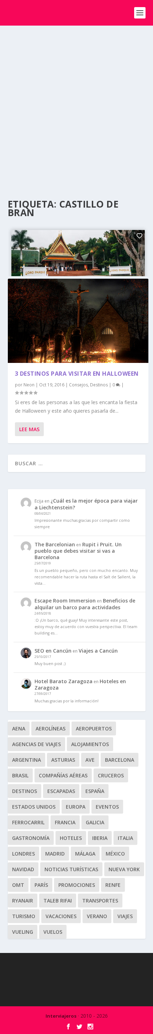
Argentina (26, 759)
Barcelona (119, 759)
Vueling (22, 931)
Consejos (78, 385)
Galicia (95, 822)
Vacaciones (61, 916)
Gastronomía (30, 838)
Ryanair (22, 900)
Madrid (55, 853)
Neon (29, 385)
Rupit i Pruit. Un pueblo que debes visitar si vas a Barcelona (78, 551)
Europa (75, 806)
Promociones (76, 885)
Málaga (85, 853)
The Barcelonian (55, 544)
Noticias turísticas (71, 869)
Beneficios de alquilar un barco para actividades (85, 603)
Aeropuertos (94, 728)
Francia (65, 822)
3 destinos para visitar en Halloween (77, 373)
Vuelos (52, 931)
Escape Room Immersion (65, 600)
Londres (23, 853)
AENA (18, 728)
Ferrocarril (28, 822)
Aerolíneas (50, 728)
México (115, 853)
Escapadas (61, 791)
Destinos (99, 385)
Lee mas (29, 429)
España (94, 791)
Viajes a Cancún (98, 650)
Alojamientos (90, 744)
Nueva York (124, 869)
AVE (90, 759)
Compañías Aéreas (63, 775)
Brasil (20, 775)
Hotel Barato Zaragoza (64, 681)
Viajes (125, 916)
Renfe (113, 885)
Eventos (107, 806)
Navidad (23, 869)
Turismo (23, 916)
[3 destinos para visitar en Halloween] (78, 321)
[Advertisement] (76, 105)
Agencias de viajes (36, 744)
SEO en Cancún (53, 650)
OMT (18, 885)
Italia (125, 838)
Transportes (100, 900)
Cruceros (111, 775)
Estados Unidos (34, 806)
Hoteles (71, 838)
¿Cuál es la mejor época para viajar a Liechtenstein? (86, 503)
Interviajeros (61, 1016)
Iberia (99, 838)
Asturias (63, 759)
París (41, 885)
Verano (97, 916)
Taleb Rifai (57, 900)
